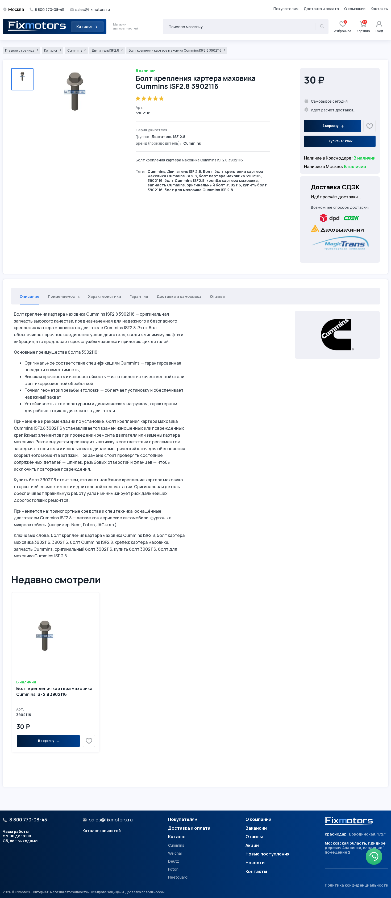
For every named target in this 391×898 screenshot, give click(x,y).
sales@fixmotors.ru (92, 9)
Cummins (75, 50)
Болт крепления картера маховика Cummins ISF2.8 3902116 (175, 50)
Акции (252, 845)
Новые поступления (267, 854)
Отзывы (254, 836)
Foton (173, 869)
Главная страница (20, 50)
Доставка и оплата (321, 8)
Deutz (173, 861)
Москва (16, 9)
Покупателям (285, 8)
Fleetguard (178, 877)
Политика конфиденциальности (356, 885)
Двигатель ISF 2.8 (106, 50)
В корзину (330, 125)
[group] (75, 101)
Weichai (175, 853)
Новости (255, 863)
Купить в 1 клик (340, 141)
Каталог (84, 26)
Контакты (379, 8)
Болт (208, 171)
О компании (354, 8)
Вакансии (256, 828)
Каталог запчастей (101, 830)
